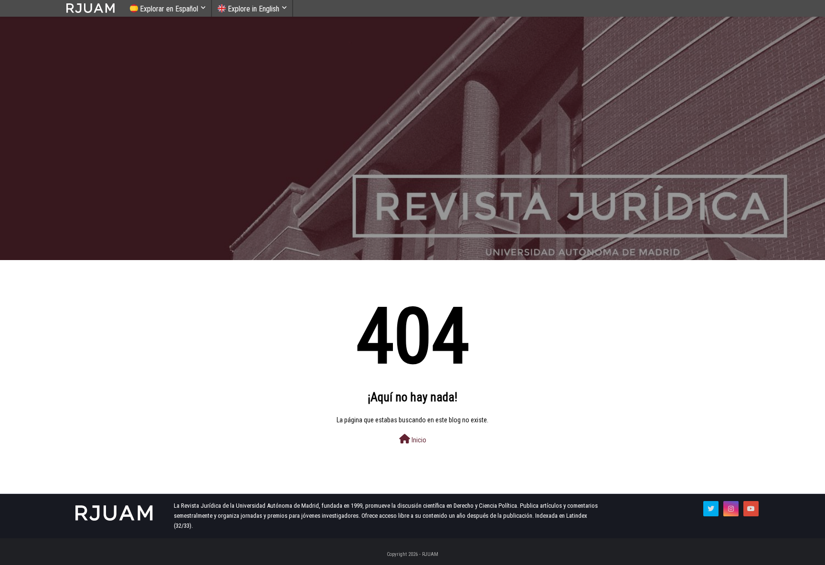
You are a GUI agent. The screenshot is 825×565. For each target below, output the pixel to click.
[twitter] (711, 508)
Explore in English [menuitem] (252, 8)
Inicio (418, 440)
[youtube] (751, 508)
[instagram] (731, 508)
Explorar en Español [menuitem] (168, 8)
